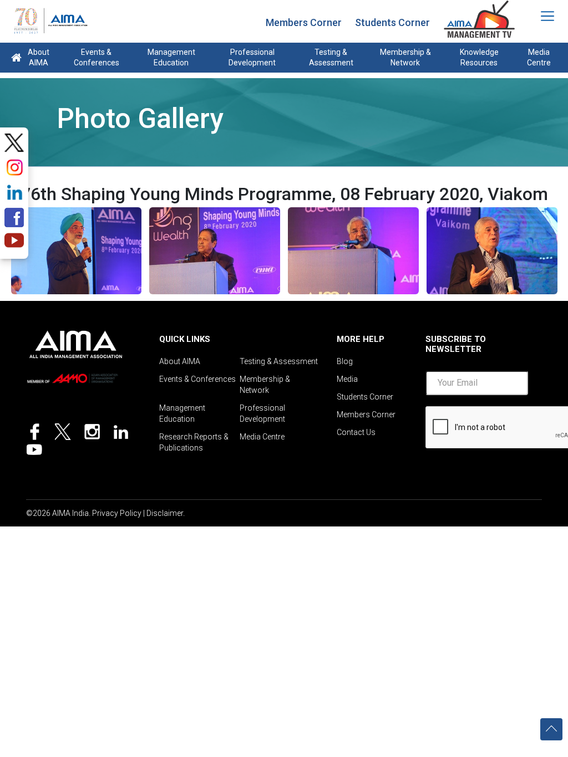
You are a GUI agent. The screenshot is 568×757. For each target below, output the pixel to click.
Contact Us (356, 432)
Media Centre (539, 57)
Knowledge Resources (479, 57)
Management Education (171, 57)
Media (347, 379)
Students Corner (392, 22)
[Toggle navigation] (540, 16)
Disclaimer (164, 513)
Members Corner (304, 22)
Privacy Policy (116, 513)
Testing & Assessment (331, 57)
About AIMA (38, 57)
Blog (345, 361)
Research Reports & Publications (194, 442)
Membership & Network (405, 57)
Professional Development (252, 57)
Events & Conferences (96, 57)
